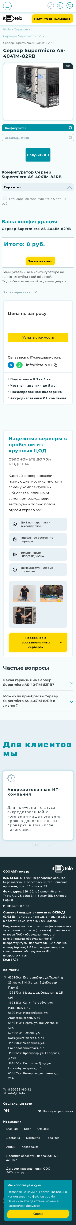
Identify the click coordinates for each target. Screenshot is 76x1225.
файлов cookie (43, 1196)
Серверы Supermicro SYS (22, 36)
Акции (10, 1146)
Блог (27, 1128)
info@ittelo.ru (39, 365)
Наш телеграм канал (58, 1111)
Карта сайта (30, 1146)
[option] (38, 86)
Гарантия (53, 1137)
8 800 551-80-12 (19, 1089)
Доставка (13, 1137)
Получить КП (38, 155)
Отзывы (43, 1128)
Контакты (33, 1137)
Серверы (21, 29)
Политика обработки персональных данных (32, 1157)
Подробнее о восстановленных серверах (36, 642)
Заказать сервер (40, 261)
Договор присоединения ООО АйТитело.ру (28, 1170)
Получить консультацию (52, 18)
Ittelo (7, 29)
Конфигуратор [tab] (15, 128)
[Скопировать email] (55, 365)
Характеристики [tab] (17, 138)
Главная (12, 1128)
